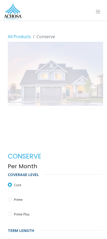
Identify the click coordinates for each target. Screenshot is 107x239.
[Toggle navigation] (98, 11)
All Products (19, 36)
